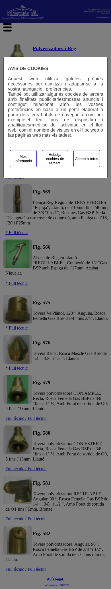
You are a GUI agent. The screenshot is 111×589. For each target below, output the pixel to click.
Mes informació (23, 158)
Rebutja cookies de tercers (55, 158)
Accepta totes (86, 159)
